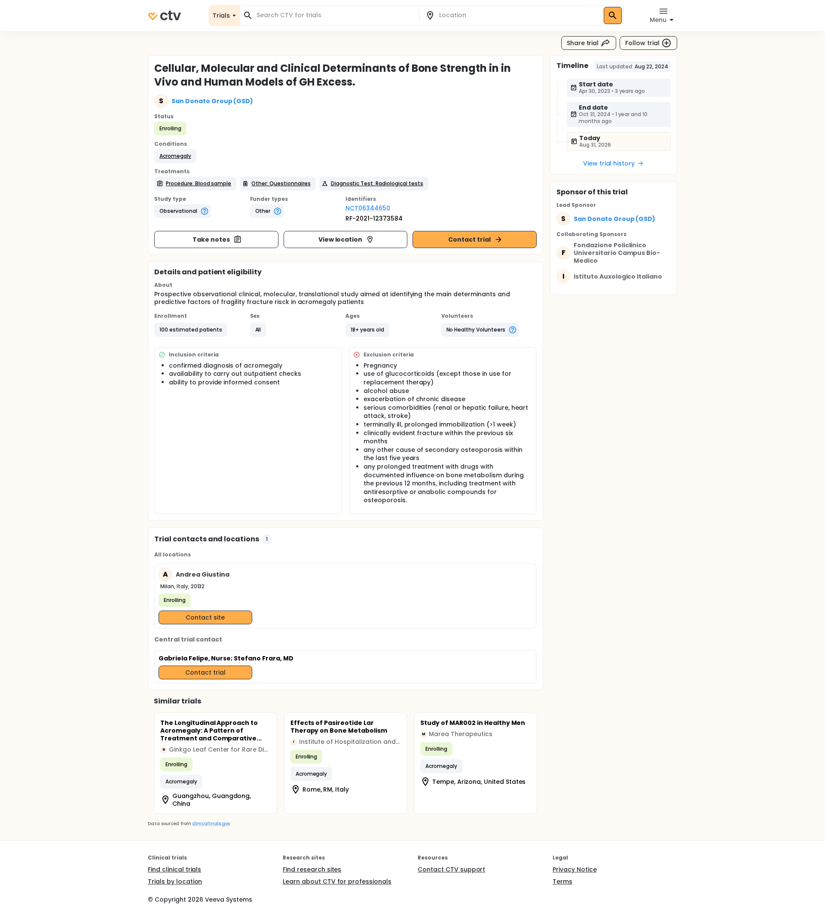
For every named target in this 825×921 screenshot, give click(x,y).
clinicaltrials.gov (211, 823)
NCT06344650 (367, 208)
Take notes (211, 239)
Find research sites (312, 869)
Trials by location (175, 881)
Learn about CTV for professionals (337, 881)
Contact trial (469, 239)
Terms (562, 881)
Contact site (205, 617)
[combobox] (335, 15)
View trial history (609, 163)
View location (340, 239)
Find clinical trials (174, 869)
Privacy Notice (575, 869)
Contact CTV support (451, 869)
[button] (175, 156)
